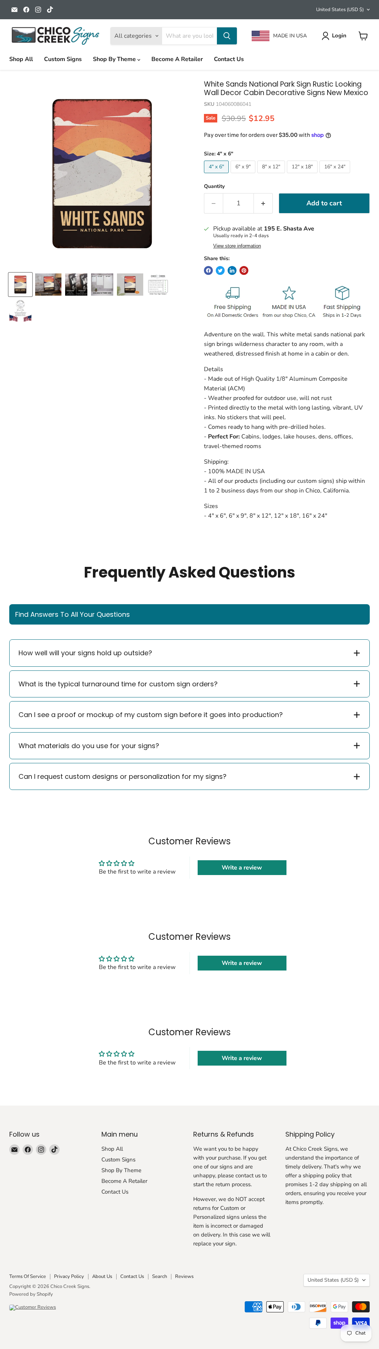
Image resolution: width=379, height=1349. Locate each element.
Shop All (21, 59)
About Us (102, 1276)
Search (159, 1276)
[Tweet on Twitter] (220, 270)
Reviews (184, 1276)
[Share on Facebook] (208, 270)
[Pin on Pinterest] (243, 270)
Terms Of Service (27, 1276)
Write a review (242, 868)
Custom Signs (63, 59)
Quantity (214, 186)
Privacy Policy (69, 1276)
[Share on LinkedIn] (232, 270)
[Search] (227, 35)
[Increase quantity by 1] (263, 203)
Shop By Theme (115, 59)
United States (340, 9)
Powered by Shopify (31, 1294)
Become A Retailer (177, 59)
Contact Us (229, 59)
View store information (237, 246)
